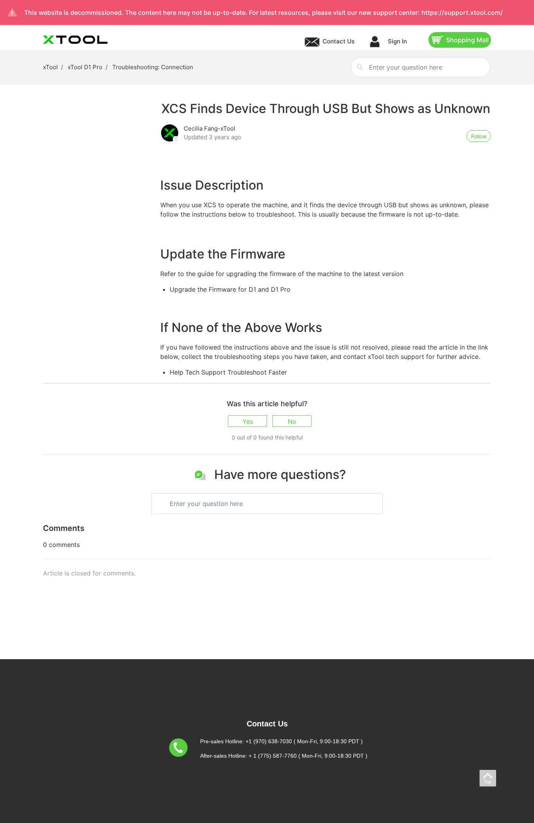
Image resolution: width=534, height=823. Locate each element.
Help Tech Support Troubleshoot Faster (228, 372)
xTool (50, 67)
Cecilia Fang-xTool (209, 128)
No (292, 421)
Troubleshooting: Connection (152, 67)
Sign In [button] (396, 41)
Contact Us (339, 41)
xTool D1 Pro (85, 67)
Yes (247, 421)
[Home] (75, 40)
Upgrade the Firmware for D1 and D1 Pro (230, 289)
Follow (479, 136)
